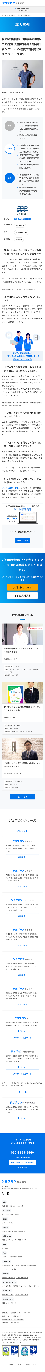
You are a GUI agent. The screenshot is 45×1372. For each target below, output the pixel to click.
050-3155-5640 (23, 8)
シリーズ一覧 (6, 1286)
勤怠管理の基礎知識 (18, 1231)
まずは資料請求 (22, 595)
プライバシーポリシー (26, 1313)
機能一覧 (5, 1206)
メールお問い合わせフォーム (22, 1162)
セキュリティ (20, 1206)
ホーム (4, 15)
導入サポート (14, 1214)
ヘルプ (24, 1240)
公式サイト (22, 856)
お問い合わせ (6, 1240)
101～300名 (20, 225)
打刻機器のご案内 (16, 1257)
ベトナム (13, 1303)
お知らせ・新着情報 (8, 1277)
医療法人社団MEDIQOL (23, 219)
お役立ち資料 (6, 1231)
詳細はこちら (22, 540)
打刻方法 (12, 1206)
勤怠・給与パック (35, 1286)
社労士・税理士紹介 (21, 1294)
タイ (7, 1303)
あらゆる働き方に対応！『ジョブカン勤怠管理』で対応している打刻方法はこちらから (22, 355)
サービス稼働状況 (22, 1277)
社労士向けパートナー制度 (10, 1265)
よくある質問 (16, 1240)
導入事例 (12, 15)
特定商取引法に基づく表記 (10, 1323)
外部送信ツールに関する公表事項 (13, 1319)
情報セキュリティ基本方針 (10, 1316)
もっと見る (22, 797)
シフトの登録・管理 (10, 487)
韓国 (3, 1303)
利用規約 (13, 1313)
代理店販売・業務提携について (31, 1265)
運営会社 (5, 1313)
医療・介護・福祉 (21, 232)
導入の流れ (5, 1214)
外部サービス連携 (8, 1294)
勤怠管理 (19, 240)
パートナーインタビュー (10, 1269)
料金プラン (5, 1257)
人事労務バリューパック (20, 1286)
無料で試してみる (22, 587)
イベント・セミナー (8, 1223)
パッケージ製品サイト (22, 1037)
